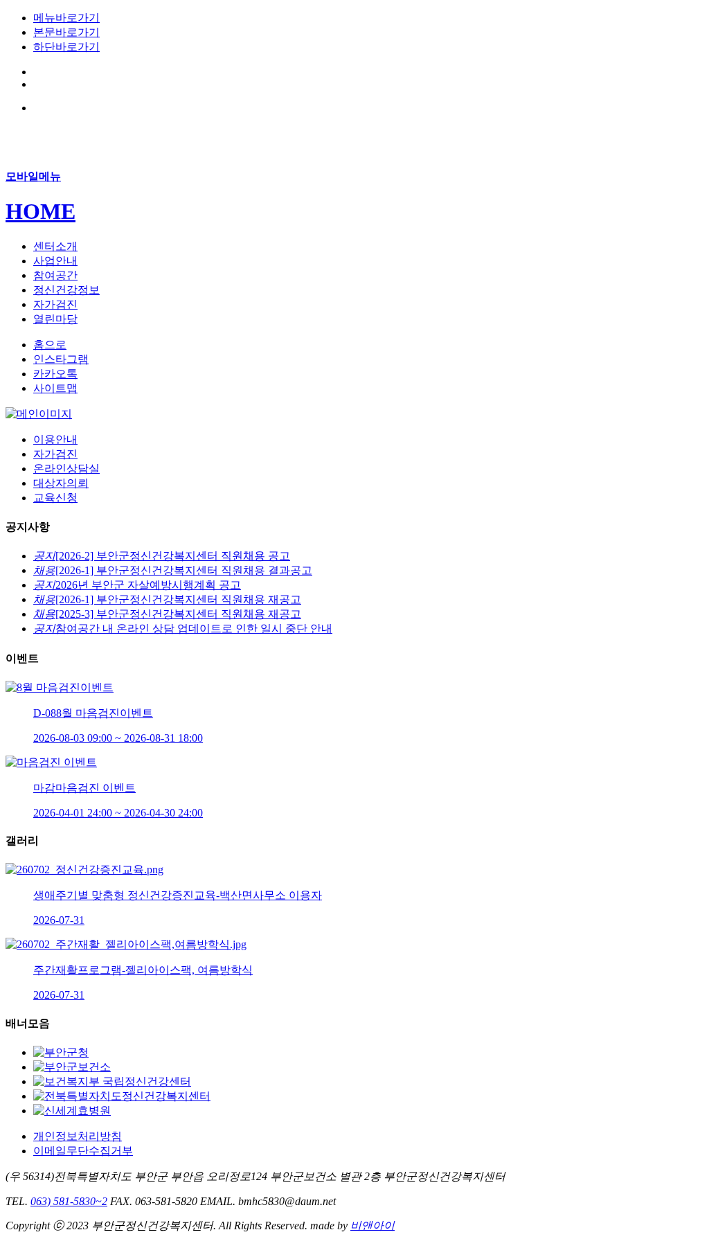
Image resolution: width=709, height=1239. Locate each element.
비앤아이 (372, 1225)
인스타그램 (61, 359)
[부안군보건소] (72, 1067)
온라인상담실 (66, 468)
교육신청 (55, 497)
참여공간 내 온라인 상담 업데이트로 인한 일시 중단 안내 (182, 628)
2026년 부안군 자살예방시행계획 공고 (137, 585)
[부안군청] (61, 1052)
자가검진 (55, 454)
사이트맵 (55, 388)
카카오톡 (55, 374)
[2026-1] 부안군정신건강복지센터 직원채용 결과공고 (172, 570)
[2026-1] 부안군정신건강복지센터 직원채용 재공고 (167, 599)
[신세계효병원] (72, 1110)
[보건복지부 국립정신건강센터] (112, 1081)
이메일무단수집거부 (83, 1151)
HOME (40, 211)
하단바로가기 (66, 47)
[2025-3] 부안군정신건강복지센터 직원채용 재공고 (167, 614)
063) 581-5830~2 (68, 1201)
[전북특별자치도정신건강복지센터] (121, 1096)
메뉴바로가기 (66, 18)
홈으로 (49, 344)
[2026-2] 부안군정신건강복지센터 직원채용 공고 (161, 556)
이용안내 (55, 439)
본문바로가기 (66, 32)
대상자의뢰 (61, 483)
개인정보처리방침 (77, 1136)
